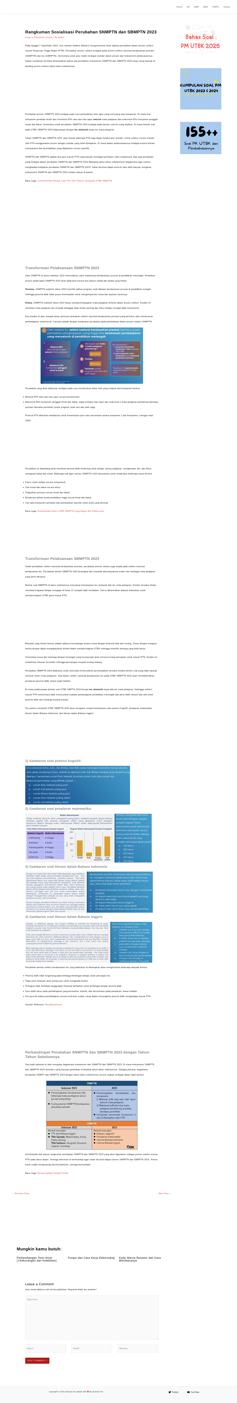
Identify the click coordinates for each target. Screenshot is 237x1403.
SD (188, 7)
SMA (205, 7)
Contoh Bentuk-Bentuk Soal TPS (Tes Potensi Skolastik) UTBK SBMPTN (74, 181)
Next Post (165, 1193)
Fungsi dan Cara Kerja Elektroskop (91, 1257)
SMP (196, 7)
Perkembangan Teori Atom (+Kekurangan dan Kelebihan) (37, 1259)
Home (180, 7)
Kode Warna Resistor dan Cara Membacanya (140, 1259)
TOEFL (215, 7)
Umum (226, 7)
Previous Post (20, 1193)
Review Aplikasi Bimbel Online (53, 1173)
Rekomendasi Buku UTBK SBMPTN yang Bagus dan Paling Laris (70, 511)
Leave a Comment (34, 37)
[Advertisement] (91, 91)
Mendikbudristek (53, 1004)
